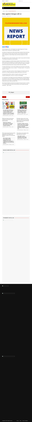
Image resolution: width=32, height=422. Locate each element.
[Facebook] (3, 47)
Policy (20, 420)
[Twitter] (4, 47)
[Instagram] (6, 47)
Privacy (18, 420)
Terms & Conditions (25, 420)
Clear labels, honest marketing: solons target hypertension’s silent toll (22, 137)
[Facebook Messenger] (8, 47)
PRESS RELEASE (6, 115)
